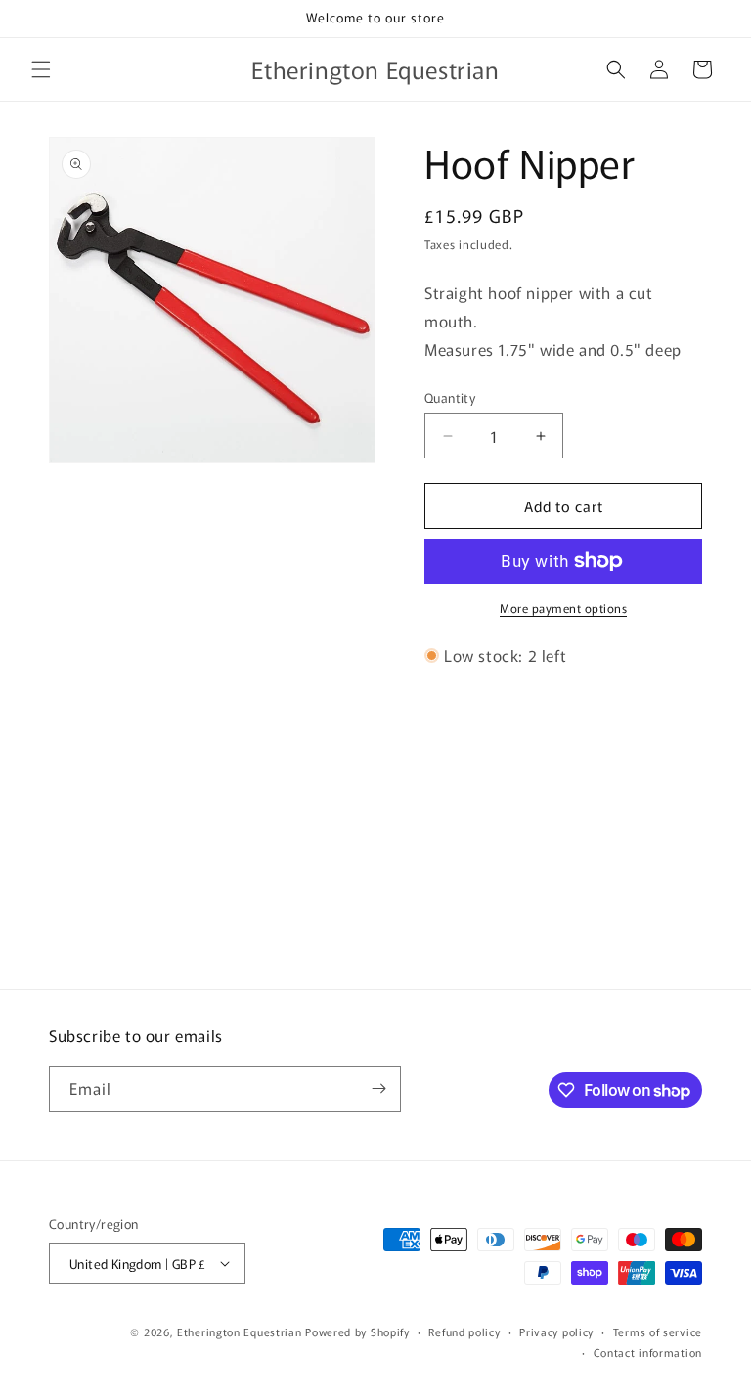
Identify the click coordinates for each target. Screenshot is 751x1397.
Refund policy (464, 1331)
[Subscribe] (378, 1089)
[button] (41, 69)
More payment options (563, 607)
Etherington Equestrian (239, 1331)
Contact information (648, 1352)
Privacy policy (556, 1331)
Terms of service (657, 1331)
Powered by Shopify (357, 1331)
